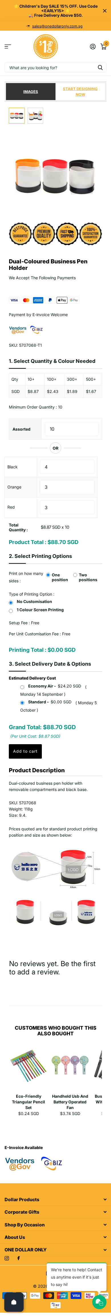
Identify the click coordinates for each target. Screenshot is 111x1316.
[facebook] (18, 1258)
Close (104, 11)
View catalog (8, 46)
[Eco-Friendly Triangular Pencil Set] (28, 1068)
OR (55, 448)
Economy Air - (54, 686)
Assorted (21, 429)
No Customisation (34, 601)
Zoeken (100, 67)
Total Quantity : (18, 527)
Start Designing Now (80, 91)
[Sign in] (93, 46)
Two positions (88, 577)
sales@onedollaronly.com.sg (57, 26)
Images (30, 91)
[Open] (14, 1302)
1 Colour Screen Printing (40, 609)
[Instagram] (7, 1258)
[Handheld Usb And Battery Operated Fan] (70, 1068)
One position (60, 577)
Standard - (49, 701)
